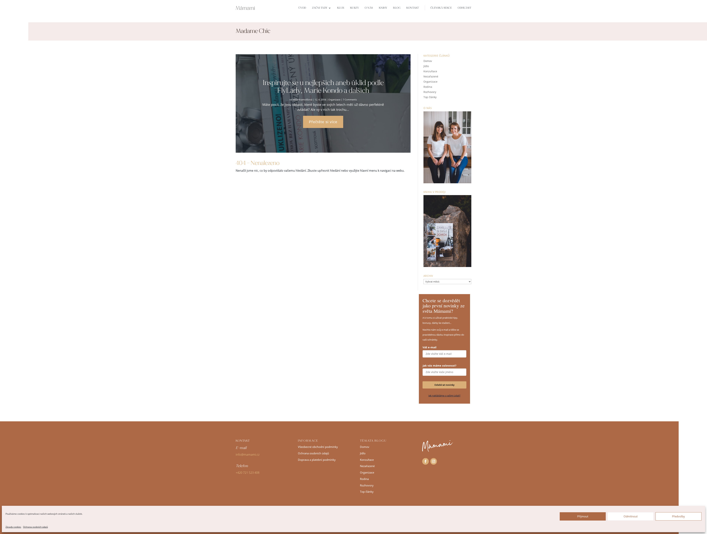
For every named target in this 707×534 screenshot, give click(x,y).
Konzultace (430, 71)
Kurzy (354, 7)
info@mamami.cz (247, 454)
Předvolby (678, 516)
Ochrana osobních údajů (35, 526)
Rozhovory (429, 92)
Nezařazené (430, 76)
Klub (340, 7)
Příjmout (582, 516)
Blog (396, 7)
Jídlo (426, 66)
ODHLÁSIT (464, 7)
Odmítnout (631, 516)
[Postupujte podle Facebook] (425, 461)
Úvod (302, 7)
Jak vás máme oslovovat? (439, 365)
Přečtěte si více (323, 122)
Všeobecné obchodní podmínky (318, 447)
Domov (427, 61)
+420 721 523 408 (247, 473)
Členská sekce (441, 7)
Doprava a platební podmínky (317, 460)
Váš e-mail (429, 347)
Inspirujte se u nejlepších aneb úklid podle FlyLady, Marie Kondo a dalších (323, 86)
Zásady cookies (13, 526)
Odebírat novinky (444, 384)
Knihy (383, 7)
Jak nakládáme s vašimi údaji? (444, 395)
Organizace (334, 99)
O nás (369, 7)
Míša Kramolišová (302, 99)
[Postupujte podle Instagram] (433, 461)
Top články (430, 97)
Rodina (427, 87)
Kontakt (412, 7)
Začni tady (320, 7)
